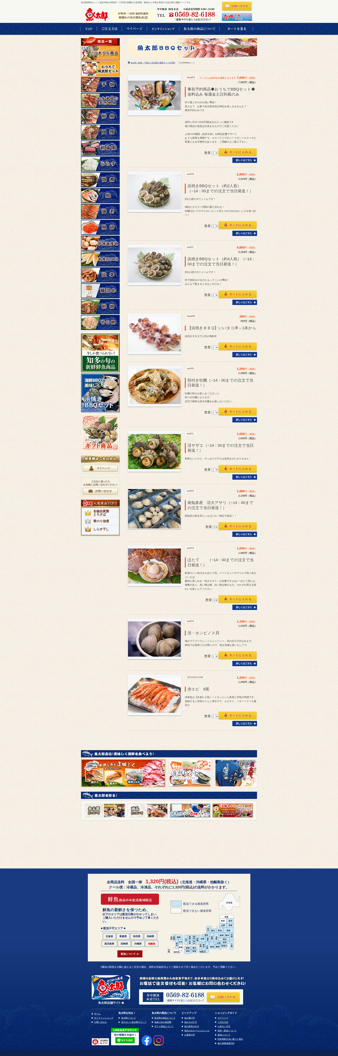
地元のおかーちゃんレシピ (197, 1030)
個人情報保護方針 (226, 1043)
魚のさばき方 (190, 1022)
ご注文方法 (223, 1022)
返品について (224, 1035)
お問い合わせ (100, 1022)
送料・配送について (227, 1030)
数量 (207, 153)
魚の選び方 (189, 1018)
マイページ (223, 1018)
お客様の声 (189, 1035)
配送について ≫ (130, 953)
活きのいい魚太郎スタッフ (133, 1022)
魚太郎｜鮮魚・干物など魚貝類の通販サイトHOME (153, 63)
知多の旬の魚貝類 (162, 1022)
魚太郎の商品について (165, 1018)
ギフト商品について (163, 1026)
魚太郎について (128, 1018)
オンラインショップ (103, 1018)
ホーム (97, 1014)
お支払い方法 (224, 1026)
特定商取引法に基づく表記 (230, 1039)
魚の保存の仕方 (191, 1026)
